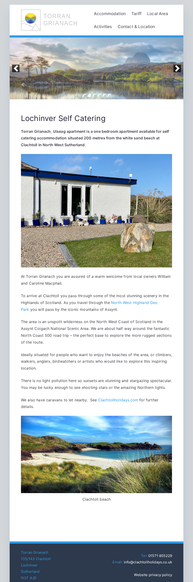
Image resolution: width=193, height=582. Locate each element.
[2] (89, 95)
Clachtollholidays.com (118, 400)
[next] (177, 68)
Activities (103, 26)
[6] (109, 95)
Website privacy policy (153, 575)
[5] (104, 95)
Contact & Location (136, 26)
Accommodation (110, 13)
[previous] (16, 68)
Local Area (157, 13)
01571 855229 (160, 555)
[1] (84, 95)
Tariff (136, 13)
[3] (94, 95)
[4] (99, 95)
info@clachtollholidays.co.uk (148, 562)
